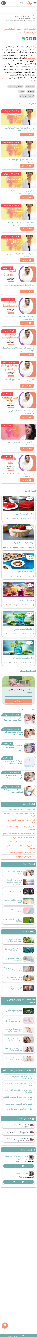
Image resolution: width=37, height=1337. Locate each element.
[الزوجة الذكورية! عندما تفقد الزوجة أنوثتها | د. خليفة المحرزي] (18, 400)
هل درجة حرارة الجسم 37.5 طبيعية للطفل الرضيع (19, 833)
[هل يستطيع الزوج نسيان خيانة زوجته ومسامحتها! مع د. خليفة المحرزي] (18, 337)
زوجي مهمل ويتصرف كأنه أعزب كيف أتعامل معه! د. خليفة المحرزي (18, 475)
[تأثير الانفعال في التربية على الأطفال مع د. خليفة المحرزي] (18, 274)
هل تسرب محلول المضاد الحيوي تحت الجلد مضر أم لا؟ (19, 814)
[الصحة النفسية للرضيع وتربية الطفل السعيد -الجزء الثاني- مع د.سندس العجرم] (18, 212)
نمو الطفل (21, 91)
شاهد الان (25, 134)
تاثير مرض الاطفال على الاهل (27, 96)
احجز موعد (16, 1166)
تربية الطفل (5, 268)
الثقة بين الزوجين (7, 331)
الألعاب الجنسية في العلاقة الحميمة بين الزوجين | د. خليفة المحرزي (19, 317)
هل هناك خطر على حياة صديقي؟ (24, 837)
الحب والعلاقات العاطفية (9, 362)
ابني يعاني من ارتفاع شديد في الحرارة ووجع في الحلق (20, 821)
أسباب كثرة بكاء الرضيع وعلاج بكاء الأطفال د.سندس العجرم (21, 160)
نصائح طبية (5, 743)
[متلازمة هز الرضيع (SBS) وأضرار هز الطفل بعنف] (29, 733)
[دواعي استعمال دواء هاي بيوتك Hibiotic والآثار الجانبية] (29, 762)
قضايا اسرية (5, 394)
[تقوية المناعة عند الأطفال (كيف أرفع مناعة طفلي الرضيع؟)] (29, 776)
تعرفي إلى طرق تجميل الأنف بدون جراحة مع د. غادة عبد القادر (20, 443)
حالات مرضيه (31, 91)
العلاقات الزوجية (7, 300)
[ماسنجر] (27, 38)
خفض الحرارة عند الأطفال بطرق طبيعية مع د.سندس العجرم (20, 255)
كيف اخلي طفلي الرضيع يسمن (25, 856)
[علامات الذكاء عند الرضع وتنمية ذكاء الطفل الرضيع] (29, 791)
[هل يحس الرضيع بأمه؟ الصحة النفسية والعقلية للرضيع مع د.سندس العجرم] (18, 117)
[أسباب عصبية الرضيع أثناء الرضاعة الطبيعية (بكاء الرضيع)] (29, 719)
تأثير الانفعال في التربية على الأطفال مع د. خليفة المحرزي (19, 286)
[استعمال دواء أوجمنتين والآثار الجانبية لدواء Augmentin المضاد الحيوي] (29, 748)
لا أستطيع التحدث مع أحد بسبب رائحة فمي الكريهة (21, 847)
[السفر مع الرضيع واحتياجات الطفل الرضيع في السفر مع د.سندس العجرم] (18, 180)
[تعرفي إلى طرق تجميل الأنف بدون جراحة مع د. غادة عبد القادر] (18, 432)
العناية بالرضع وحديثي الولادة (28, 18)
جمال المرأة (5, 425)
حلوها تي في (27, 16)
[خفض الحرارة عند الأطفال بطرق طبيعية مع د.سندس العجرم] (18, 243)
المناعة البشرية (31, 58)
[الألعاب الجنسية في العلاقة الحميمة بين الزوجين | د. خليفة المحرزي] (18, 306)
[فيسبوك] (34, 38)
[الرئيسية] (33, 16)
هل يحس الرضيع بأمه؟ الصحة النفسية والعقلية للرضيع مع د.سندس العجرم (19, 129)
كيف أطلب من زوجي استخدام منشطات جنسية (19, 841)
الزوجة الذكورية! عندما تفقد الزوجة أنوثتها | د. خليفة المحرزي (20, 412)
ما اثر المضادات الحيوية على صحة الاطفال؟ (21, 809)
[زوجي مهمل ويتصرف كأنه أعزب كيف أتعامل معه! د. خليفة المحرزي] (18, 463)
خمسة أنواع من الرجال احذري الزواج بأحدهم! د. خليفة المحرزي (19, 380)
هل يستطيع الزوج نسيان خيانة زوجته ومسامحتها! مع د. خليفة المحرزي (18, 349)
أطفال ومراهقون (18, 16)
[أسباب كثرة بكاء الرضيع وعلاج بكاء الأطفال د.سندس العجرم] (18, 149)
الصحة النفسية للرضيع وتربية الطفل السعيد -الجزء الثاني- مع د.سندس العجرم (20, 223)
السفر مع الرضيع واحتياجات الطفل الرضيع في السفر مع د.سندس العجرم (20, 192)
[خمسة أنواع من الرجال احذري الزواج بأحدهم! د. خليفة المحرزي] (18, 369)
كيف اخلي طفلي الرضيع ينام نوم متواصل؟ (21, 852)
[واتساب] (24, 38)
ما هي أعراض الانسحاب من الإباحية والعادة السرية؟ (21, 828)
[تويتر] (30, 38)
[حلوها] (34, 3)
